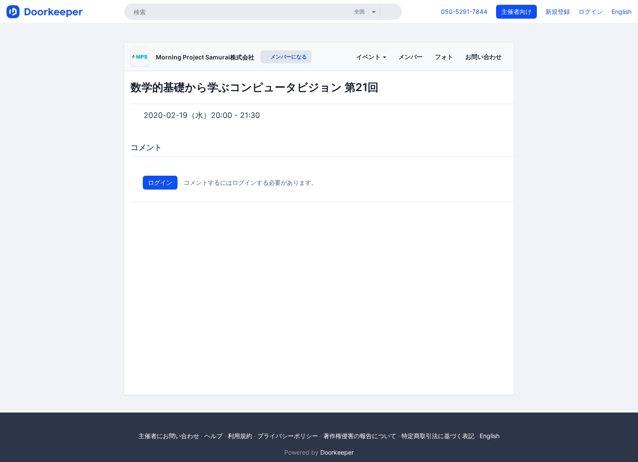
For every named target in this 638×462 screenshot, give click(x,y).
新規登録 (558, 11)
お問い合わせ (483, 56)
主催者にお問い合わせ (168, 435)
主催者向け (516, 11)
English (621, 11)
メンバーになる (288, 56)
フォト (444, 56)
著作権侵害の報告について (359, 435)
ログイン (591, 11)
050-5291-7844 (464, 11)
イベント (369, 56)
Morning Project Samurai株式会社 (205, 57)
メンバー (410, 56)
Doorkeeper (337, 452)
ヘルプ (213, 435)
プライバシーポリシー (287, 435)
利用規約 (240, 435)
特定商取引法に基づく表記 (437, 435)
